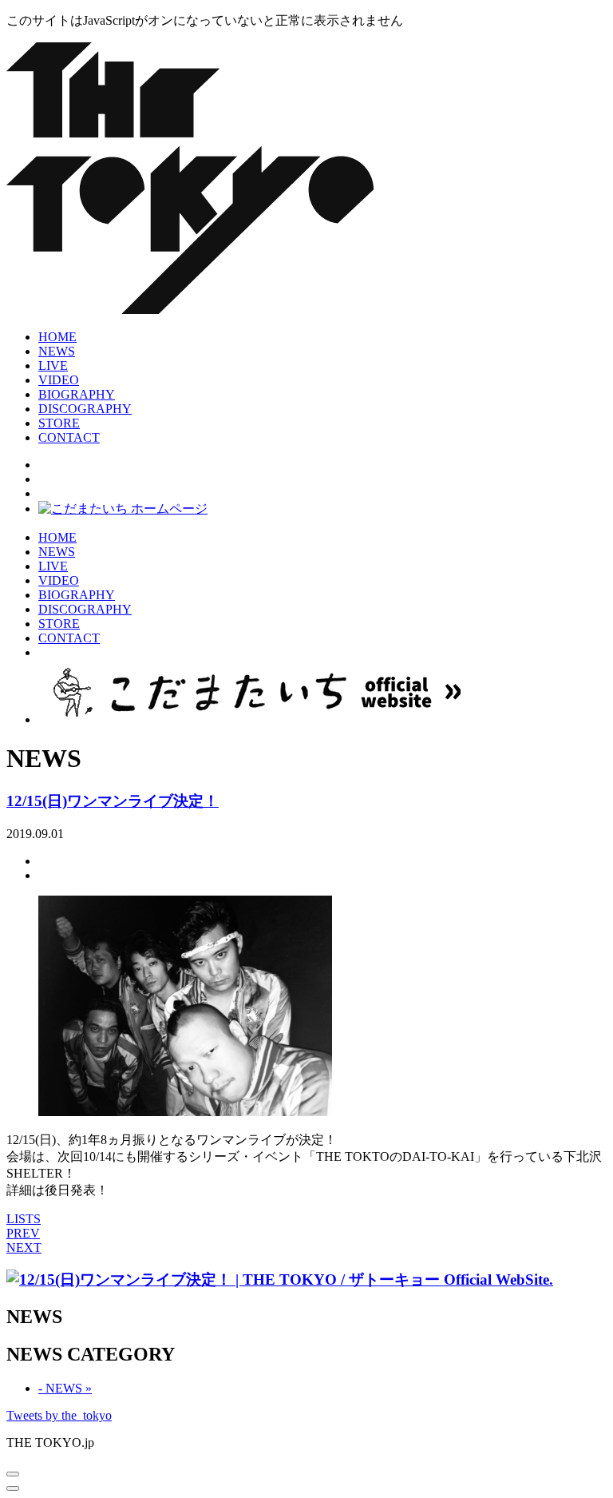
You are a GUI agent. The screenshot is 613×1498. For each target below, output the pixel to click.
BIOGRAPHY (76, 394)
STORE (59, 423)
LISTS (23, 1219)
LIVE (53, 365)
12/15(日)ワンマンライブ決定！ (112, 801)
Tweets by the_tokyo (59, 1415)
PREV (23, 1233)
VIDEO (58, 380)
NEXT (24, 1247)
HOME (57, 337)
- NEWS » (65, 1388)
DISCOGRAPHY (85, 408)
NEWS (56, 351)
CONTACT (69, 437)
